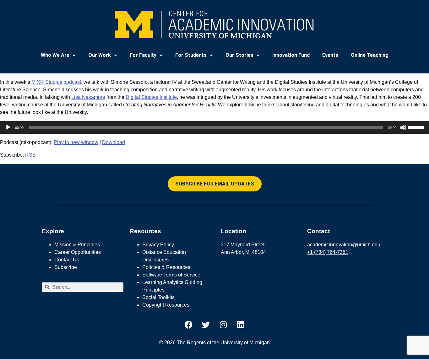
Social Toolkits (158, 297)
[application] (214, 127)
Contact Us (66, 259)
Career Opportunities (77, 252)
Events (330, 55)
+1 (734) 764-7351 (327, 252)
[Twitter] (206, 325)
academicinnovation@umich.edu (343, 244)
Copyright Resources (165, 305)
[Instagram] (223, 325)
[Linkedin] (240, 325)
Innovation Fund (291, 55)
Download (113, 142)
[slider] (417, 126)
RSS (30, 155)
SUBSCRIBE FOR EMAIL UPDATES (214, 184)
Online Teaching (369, 55)
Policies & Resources (166, 267)
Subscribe (65, 267)
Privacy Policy (158, 244)
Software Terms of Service (171, 274)
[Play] (8, 127)
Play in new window (76, 142)
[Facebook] (189, 325)
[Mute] (403, 127)
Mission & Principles (77, 244)
